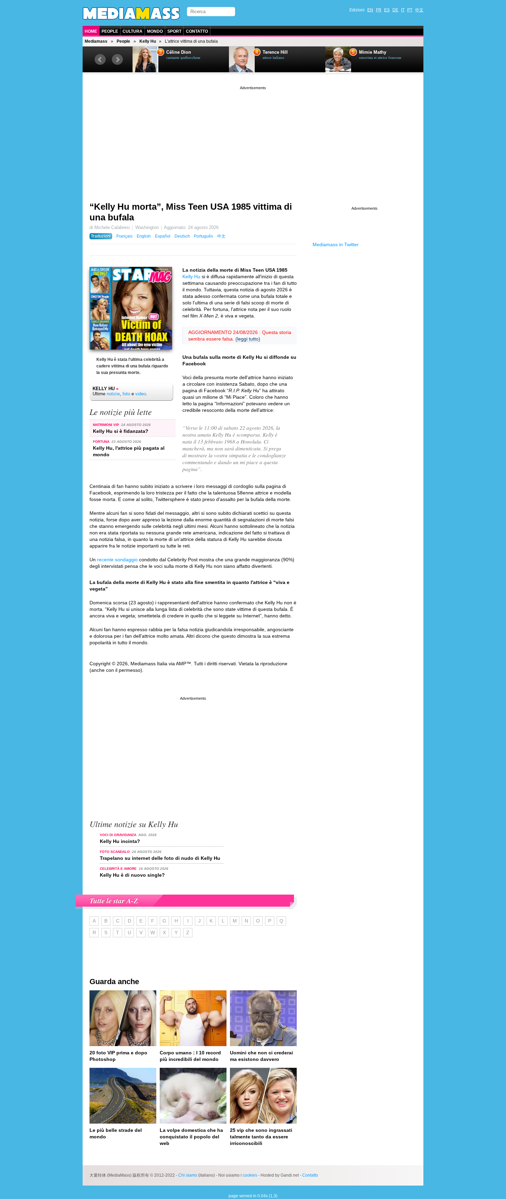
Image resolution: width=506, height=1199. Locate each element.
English (144, 236)
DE (395, 10)
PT (409, 10)
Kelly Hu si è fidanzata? (120, 431)
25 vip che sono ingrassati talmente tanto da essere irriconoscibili (261, 1136)
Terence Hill (275, 52)
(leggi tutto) (247, 339)
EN (370, 10)
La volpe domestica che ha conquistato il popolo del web (191, 1136)
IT (402, 10)
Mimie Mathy (372, 52)
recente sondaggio (117, 559)
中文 (419, 10)
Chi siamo (187, 1175)
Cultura (133, 31)
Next (117, 59)
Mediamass (96, 41)
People (110, 31)
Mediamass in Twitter (336, 244)
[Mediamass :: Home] (131, 13)
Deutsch (182, 236)
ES (387, 10)
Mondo (155, 31)
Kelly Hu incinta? (120, 841)
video (140, 393)
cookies (250, 1175)
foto (126, 393)
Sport (174, 31)
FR (378, 10)
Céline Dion (178, 52)
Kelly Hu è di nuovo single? (132, 875)
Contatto (197, 31)
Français (124, 236)
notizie (113, 393)
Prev (100, 59)
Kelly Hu (147, 41)
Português (203, 236)
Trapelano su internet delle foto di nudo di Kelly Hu (160, 858)
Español (162, 236)
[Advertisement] (253, 139)
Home (91, 31)
